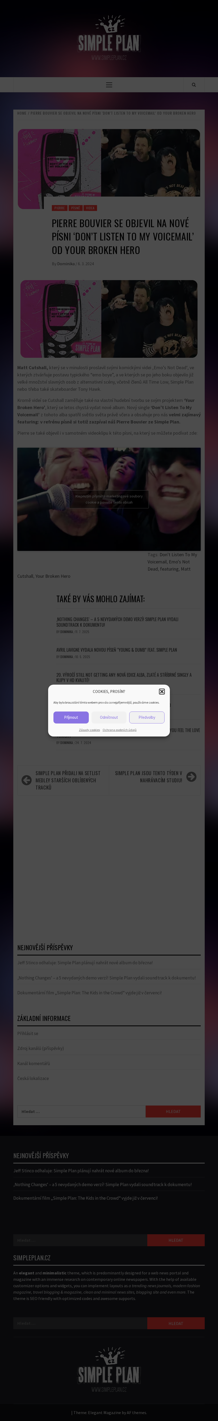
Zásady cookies (89, 730)
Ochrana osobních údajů (120, 730)
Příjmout (71, 717)
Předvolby (147, 717)
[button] (162, 691)
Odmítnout (109, 717)
